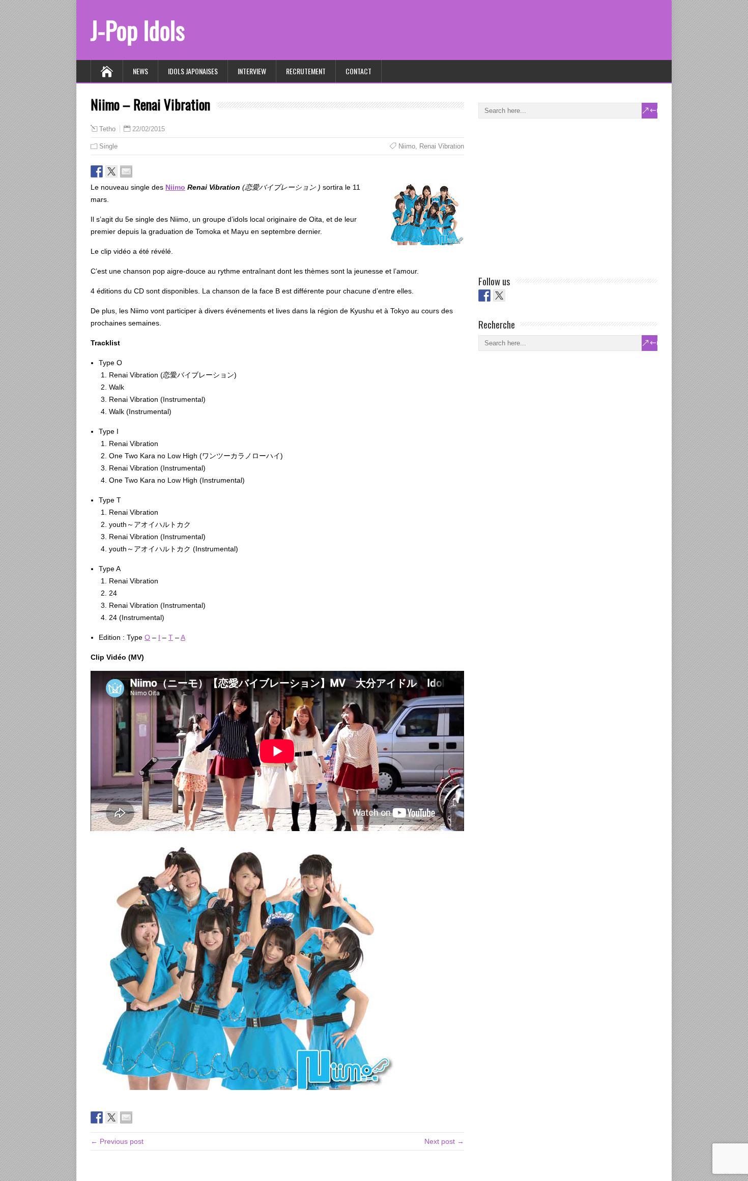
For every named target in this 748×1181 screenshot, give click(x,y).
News (140, 71)
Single (108, 146)
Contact (358, 71)
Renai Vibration (441, 146)
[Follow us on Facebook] (484, 295)
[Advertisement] (554, 194)
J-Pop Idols (138, 30)
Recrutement (306, 71)
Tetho (107, 129)
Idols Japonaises (193, 71)
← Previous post (117, 1141)
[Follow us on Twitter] (499, 295)
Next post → (444, 1141)
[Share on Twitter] (111, 171)
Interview (252, 71)
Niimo (406, 146)
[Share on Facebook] (97, 171)
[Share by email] (126, 171)
